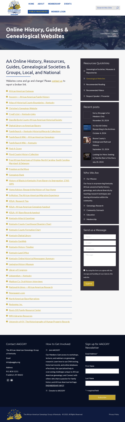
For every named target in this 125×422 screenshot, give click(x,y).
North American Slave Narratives (24, 298)
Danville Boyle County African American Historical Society (35, 120)
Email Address (91, 354)
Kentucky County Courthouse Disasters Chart (30, 224)
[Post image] (87, 115)
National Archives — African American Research (31, 287)
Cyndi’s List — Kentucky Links (22, 114)
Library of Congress (18, 270)
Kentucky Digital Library (20, 235)
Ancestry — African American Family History (29, 97)
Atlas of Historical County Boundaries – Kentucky (31, 102)
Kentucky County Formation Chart (25, 230)
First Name (89, 366)
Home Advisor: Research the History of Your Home (32, 189)
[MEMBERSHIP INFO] (55, 385)
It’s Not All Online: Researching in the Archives (104, 127)
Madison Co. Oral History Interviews (26, 281)
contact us (57, 81)
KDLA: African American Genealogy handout (29, 207)
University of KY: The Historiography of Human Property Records (39, 321)
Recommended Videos (95, 90)
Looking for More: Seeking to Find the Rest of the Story (104, 156)
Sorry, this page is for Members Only (101, 115)
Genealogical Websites (95, 78)
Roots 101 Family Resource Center (25, 310)
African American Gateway (21, 91)
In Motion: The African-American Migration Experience (34, 195)
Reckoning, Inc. (16, 304)
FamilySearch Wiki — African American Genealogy (31, 137)
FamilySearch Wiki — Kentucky (23, 143)
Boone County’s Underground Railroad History (102, 141)
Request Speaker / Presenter (97, 96)
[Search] (117, 8)
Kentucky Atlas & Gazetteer (22, 218)
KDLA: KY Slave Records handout (24, 212)
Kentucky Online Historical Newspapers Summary (31, 258)
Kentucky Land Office (19, 252)
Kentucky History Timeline (21, 247)
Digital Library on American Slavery (25, 125)
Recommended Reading (95, 84)
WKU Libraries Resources (20, 316)
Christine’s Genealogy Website (23, 108)
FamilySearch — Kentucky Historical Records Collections (35, 131)
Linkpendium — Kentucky (20, 275)
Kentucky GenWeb (17, 241)
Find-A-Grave (15, 148)
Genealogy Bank (16, 175)
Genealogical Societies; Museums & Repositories (100, 71)
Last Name (89, 378)
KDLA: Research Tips (19, 201)
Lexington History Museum (21, 264)
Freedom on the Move (19, 169)
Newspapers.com (17, 293)
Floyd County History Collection (24, 154)
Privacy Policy (114, 414)
